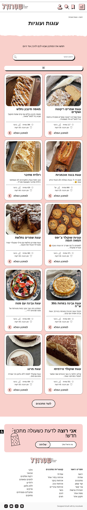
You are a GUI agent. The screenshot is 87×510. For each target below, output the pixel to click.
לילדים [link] (30, 482)
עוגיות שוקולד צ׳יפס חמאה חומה (68, 239)
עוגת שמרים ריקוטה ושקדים (68, 111)
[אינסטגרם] (16, 506)
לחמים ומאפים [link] (26, 479)
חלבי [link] (30, 470)
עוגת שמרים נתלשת (28, 237)
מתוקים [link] (29, 495)
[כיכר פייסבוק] (22, 506)
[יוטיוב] (11, 506)
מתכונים (79, 480)
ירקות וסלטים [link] (27, 476)
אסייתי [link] (60, 474)
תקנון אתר (78, 496)
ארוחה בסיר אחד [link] (55, 477)
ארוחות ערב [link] (57, 484)
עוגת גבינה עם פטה (28, 303)
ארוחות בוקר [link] (57, 480)
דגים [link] (61, 493)
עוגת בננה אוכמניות (68, 174)
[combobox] (45, 57)
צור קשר (79, 487)
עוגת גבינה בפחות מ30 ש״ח (66, 305)
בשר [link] (61, 490)
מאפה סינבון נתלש (28, 109)
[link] (73, 7)
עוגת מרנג (34, 369)
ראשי (81, 17)
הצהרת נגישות (76, 490)
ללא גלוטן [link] (28, 486)
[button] (82, 7)
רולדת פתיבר (32, 174)
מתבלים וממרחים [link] (25, 492)
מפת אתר (78, 493)
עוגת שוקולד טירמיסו (67, 369)
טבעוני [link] (30, 473)
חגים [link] (61, 496)
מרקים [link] (30, 489)
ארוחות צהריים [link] (56, 487)
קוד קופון (79, 484)
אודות (80, 477)
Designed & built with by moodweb (70, 506)
